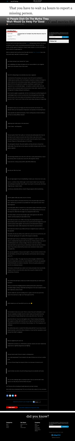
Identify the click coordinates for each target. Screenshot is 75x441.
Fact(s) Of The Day (23, 424)
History (7, 427)
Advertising (37, 425)
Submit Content (38, 429)
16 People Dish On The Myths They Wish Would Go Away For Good (32, 34)
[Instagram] (64, 1)
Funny (7, 425)
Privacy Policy (37, 427)
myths (27, 43)
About (36, 424)
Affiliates (36, 430)
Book (21, 425)
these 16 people (36, 52)
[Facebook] (60, 1)
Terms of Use (37, 428)
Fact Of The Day (14, 1)
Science (7, 426)
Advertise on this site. (56, 437)
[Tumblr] (66, 1)
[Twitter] (62, 1)
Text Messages (23, 427)
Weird (7, 424)
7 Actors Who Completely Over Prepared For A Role (29, 407)
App (21, 426)
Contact (36, 426)
